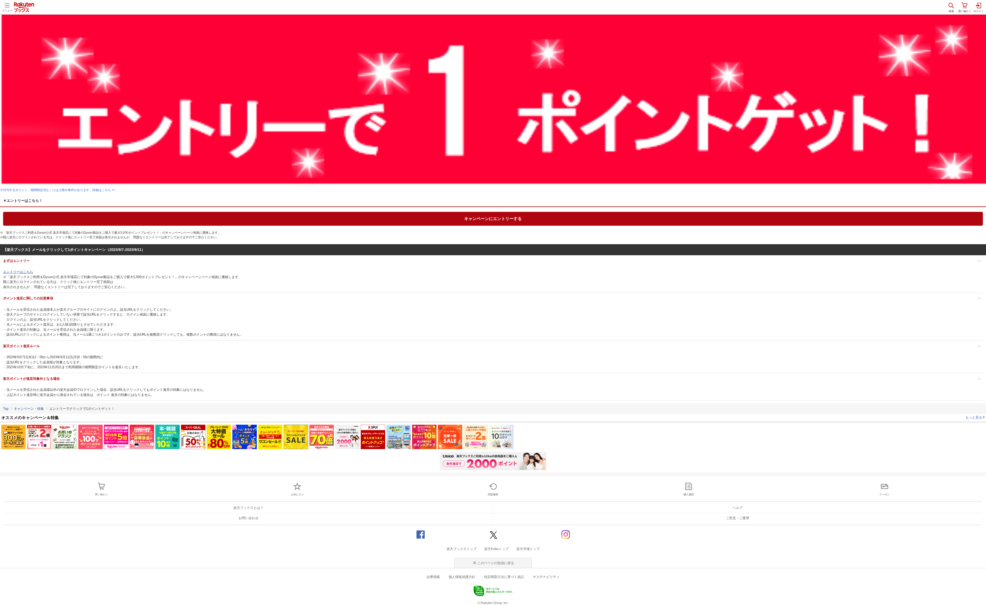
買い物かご (101, 494)
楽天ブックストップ (462, 549)
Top (5, 409)
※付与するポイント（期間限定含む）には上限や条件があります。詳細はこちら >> (57, 190)
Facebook (420, 534)
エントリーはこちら (18, 272)
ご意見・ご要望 (737, 518)
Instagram (565, 534)
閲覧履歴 (493, 494)
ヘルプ (738, 508)
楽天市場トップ (528, 549)
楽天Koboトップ (496, 549)
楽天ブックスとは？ (248, 508)
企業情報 (433, 577)
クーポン (884, 494)
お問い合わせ (249, 518)
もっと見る (973, 417)
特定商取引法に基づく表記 (504, 577)
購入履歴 (689, 494)
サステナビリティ (546, 577)
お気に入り (297, 494)
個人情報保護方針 (462, 577)
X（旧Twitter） (493, 534)
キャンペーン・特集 (29, 409)
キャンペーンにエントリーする (493, 218)
